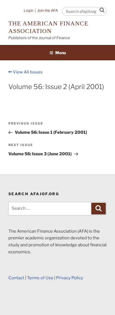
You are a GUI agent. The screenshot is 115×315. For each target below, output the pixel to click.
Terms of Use (40, 277)
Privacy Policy (69, 277)
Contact (16, 277)
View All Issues (27, 72)
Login (28, 10)
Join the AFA (47, 10)
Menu (60, 52)
